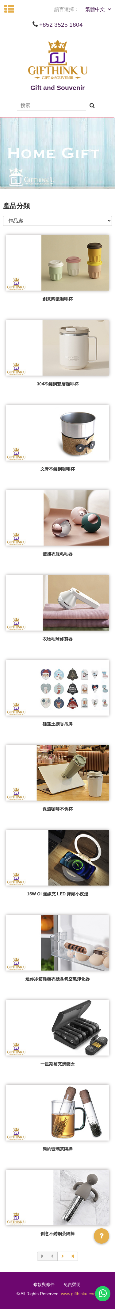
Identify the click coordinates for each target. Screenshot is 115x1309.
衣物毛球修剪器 (58, 638)
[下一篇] (63, 1256)
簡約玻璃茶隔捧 (58, 1148)
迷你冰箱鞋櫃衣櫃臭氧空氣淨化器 (57, 978)
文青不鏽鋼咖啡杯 (57, 468)
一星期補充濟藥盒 (57, 1063)
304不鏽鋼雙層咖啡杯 (58, 383)
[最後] (73, 1256)
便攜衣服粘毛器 (58, 553)
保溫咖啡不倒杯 (58, 808)
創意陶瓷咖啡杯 (58, 298)
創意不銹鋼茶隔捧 (57, 1233)
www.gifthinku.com (79, 1293)
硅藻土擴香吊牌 (58, 723)
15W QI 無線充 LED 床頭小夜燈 (57, 893)
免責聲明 (72, 1284)
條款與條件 (44, 1284)
